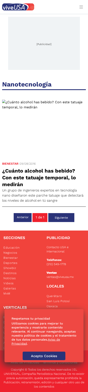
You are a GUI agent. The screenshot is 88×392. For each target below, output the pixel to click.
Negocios (10, 252)
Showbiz (9, 268)
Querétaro (54, 296)
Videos (8, 283)
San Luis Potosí (58, 301)
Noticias (9, 278)
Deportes (10, 263)
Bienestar (10, 163)
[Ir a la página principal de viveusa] (38, 7)
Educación (11, 247)
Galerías (9, 288)
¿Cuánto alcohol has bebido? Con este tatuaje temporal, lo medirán (39, 177)
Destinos (10, 273)
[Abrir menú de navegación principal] (82, 7)
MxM (6, 293)
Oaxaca (52, 306)
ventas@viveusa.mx (60, 277)
